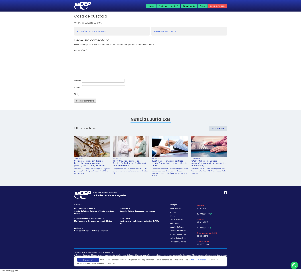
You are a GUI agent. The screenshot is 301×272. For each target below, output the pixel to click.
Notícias (173, 212)
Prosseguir (88, 260)
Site (76, 94)
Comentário (80, 50)
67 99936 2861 (203, 228)
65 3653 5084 (203, 244)
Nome (77, 80)
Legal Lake (137, 209)
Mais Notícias (218, 128)
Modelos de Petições (178, 234)
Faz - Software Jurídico (94, 210)
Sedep (174, 5)
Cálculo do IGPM (176, 219)
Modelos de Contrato (178, 231)
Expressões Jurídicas (178, 242)
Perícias (92, 229)
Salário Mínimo (175, 223)
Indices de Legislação (178, 238)
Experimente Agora (217, 6)
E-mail (78, 87)
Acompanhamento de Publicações (93, 219)
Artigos (172, 216)
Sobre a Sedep (175, 208)
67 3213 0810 (202, 208)
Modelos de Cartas (177, 227)
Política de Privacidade (197, 260)
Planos (151, 6)
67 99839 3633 (203, 214)
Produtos (163, 6)
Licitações (139, 220)
